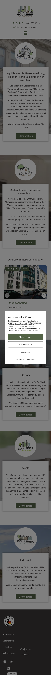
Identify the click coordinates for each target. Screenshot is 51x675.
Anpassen (25, 352)
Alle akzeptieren (25, 337)
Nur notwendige (25, 344)
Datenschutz (20, 360)
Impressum (31, 360)
